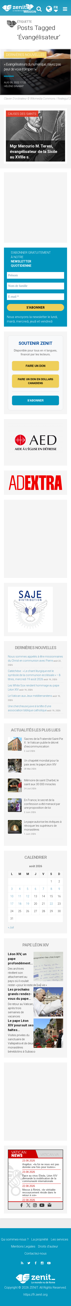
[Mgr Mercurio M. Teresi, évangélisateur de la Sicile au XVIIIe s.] (35, 136)
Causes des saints (22, 114)
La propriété (39, 1239)
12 (27, 896)
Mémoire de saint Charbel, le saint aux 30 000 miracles (41, 782)
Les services (59, 1239)
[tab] (22, 1154)
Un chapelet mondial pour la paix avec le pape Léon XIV (41, 762)
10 (11, 896)
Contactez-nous (35, 1253)
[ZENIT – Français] (20, 8)
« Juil (11, 927)
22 (51, 903)
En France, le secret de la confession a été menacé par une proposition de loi (42, 804)
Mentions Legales (23, 1246)
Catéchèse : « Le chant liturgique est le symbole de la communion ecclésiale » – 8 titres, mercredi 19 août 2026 (34, 675)
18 (19, 903)
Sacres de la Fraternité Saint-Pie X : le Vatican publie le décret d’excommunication (43, 742)
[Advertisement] (35, 207)
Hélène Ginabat (14, 86)
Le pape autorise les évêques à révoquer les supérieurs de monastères (43, 825)
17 (11, 903)
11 (19, 896)
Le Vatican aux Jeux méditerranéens (30, 695)
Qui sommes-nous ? (15, 1239)
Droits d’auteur (48, 1246)
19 (27, 903)
